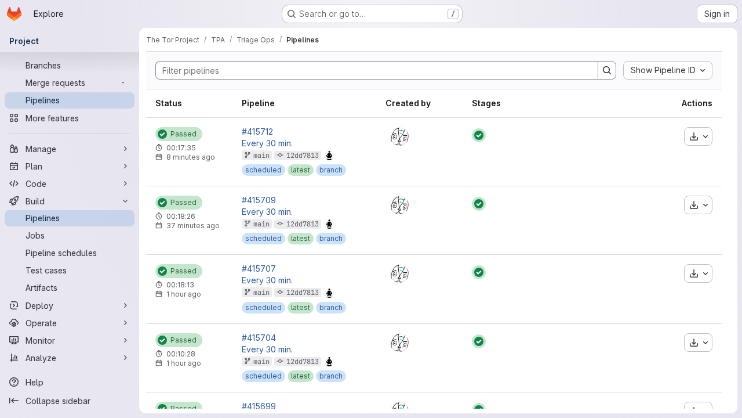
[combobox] (667, 70)
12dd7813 (302, 155)
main (261, 155)
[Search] (607, 70)
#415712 (257, 131)
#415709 (259, 200)
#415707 (259, 268)
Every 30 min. (267, 143)
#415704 (259, 338)
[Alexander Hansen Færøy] (399, 136)
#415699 (259, 406)
